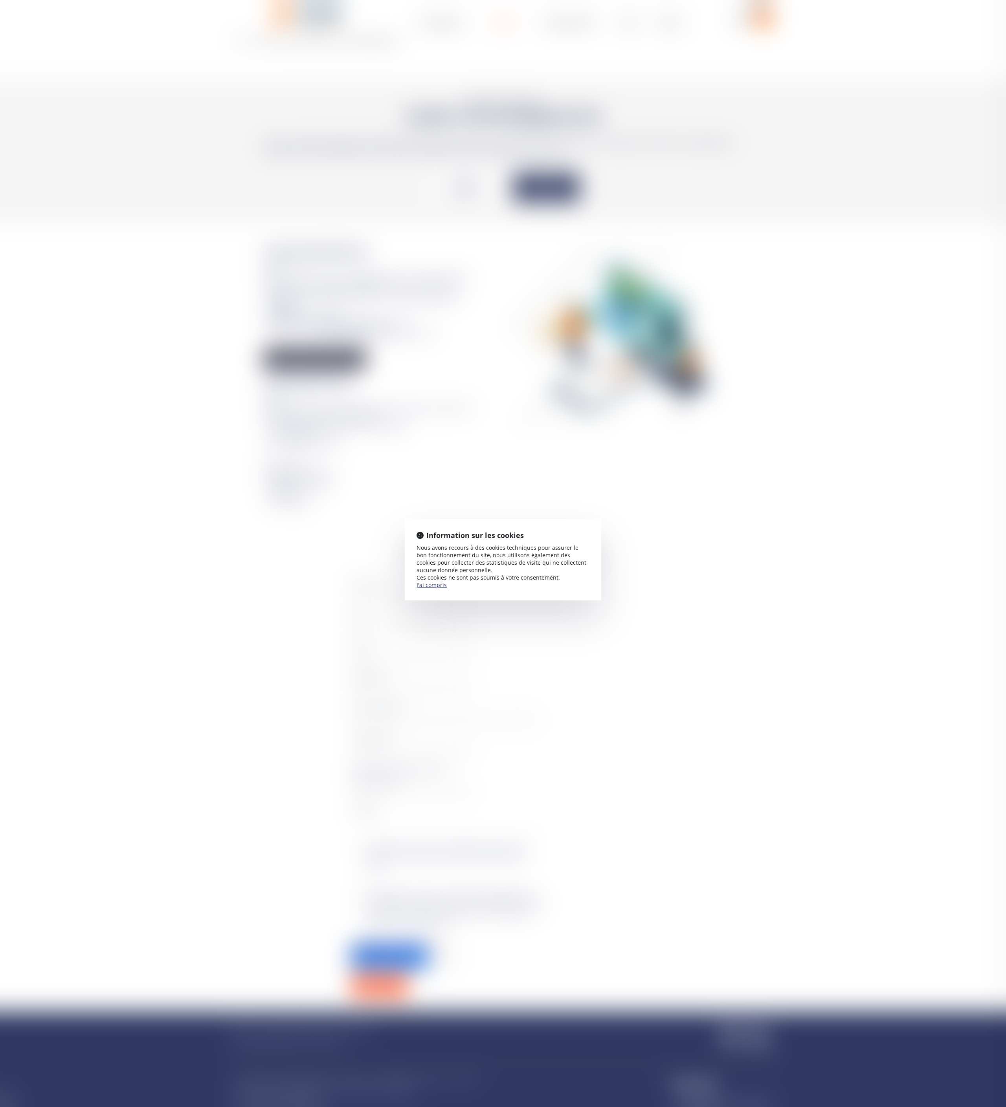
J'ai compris (432, 585)
